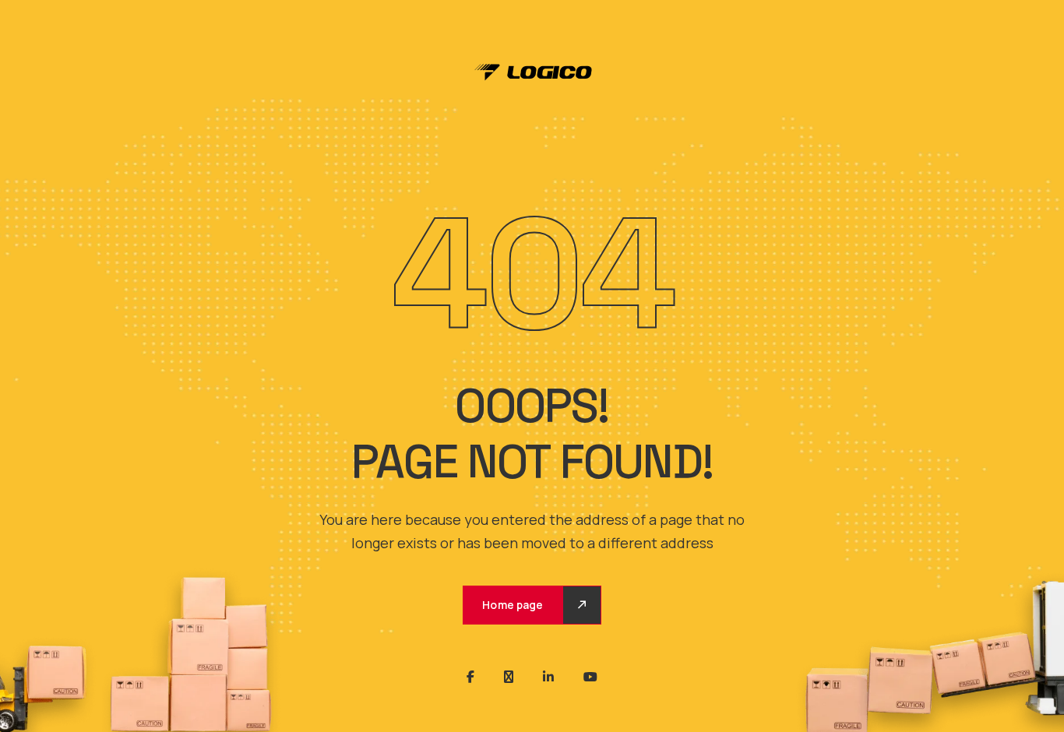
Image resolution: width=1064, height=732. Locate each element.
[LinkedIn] (548, 677)
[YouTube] (590, 677)
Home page (512, 604)
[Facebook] (470, 677)
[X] (508, 677)
